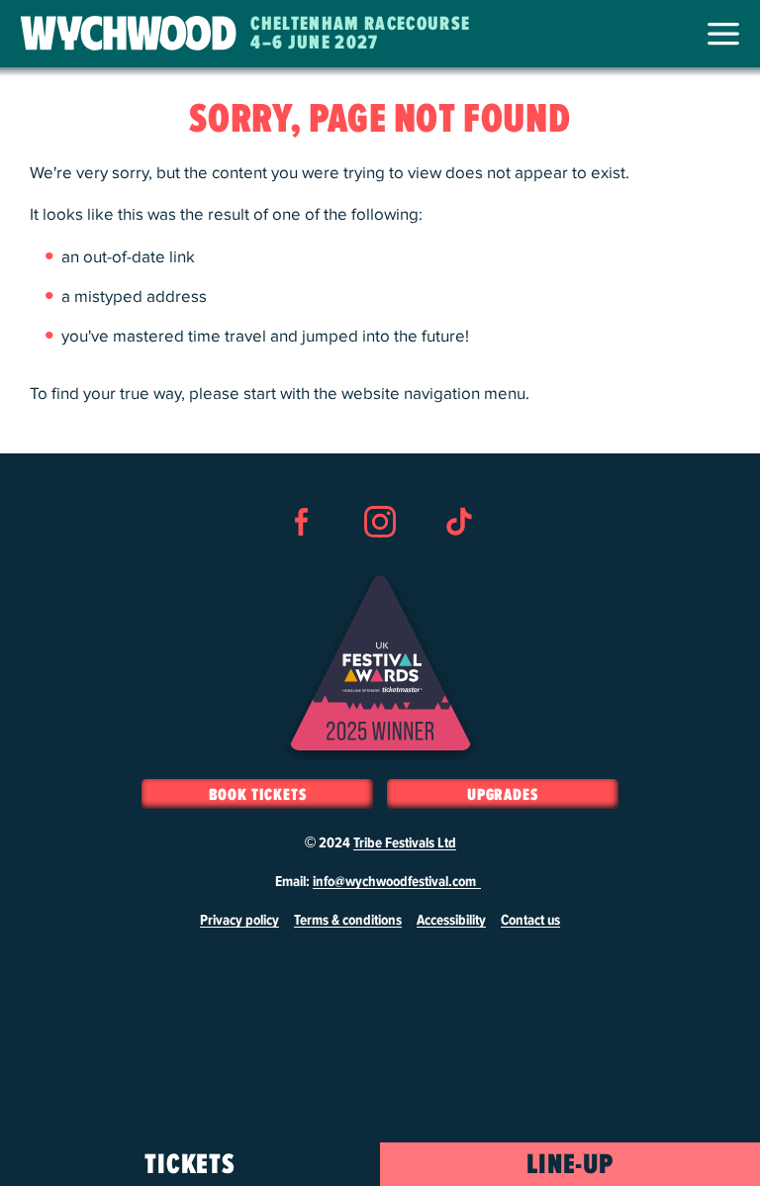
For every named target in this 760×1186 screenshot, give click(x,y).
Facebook (302, 557)
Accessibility (451, 921)
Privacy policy (239, 921)
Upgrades (502, 795)
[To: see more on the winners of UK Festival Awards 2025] (380, 662)
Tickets (190, 1165)
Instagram (380, 557)
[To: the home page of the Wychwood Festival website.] (129, 33)
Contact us (530, 921)
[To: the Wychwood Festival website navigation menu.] (723, 34)
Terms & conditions (348, 921)
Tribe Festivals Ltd (404, 843)
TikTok (458, 557)
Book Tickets (258, 795)
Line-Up (570, 1165)
